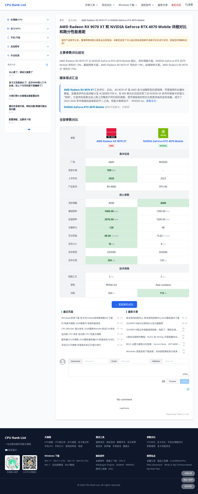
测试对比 (107, 5)
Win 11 (48, 460)
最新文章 (163, 5)
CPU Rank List (15, 5)
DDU (110, 468)
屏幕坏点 (121, 442)
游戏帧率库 (70, 446)
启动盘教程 (57, 464)
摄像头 (126, 446)
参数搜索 (151, 446)
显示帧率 (131, 442)
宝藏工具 (151, 460)
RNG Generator (155, 464)
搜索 (190, 4)
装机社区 (176, 5)
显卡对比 (72, 20)
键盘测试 (100, 442)
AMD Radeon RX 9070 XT (111, 141)
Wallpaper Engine (105, 464)
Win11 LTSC (60, 460)
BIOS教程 (69, 464)
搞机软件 (146, 5)
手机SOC (59, 446)
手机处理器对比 (175, 442)
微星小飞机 (111, 460)
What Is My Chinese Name (178, 464)
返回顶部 (188, 486)
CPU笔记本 (60, 442)
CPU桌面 (49, 442)
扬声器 (107, 446)
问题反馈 (188, 473)
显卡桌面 (71, 442)
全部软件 (100, 460)
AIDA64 (120, 464)
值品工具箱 (162, 460)
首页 (62, 20)
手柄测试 (116, 446)
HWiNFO (130, 464)
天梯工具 (90, 5)
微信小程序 (188, 480)
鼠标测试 (110, 442)
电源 (80, 446)
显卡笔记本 (83, 442)
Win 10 (71, 460)
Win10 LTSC (82, 460)
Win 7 (47, 464)
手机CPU (49, 446)
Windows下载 (126, 5)
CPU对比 (151, 442)
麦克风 (99, 446)
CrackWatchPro (178, 460)
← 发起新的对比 (124, 304)
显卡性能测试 (163, 446)
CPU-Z (122, 460)
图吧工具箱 (101, 468)
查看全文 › (151, 101)
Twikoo (179, 414)
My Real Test (153, 468)
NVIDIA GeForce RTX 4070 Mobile (163, 141)
